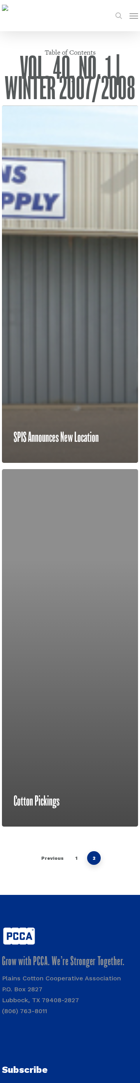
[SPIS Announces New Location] (70, 284)
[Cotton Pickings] (70, 648)
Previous (52, 858)
